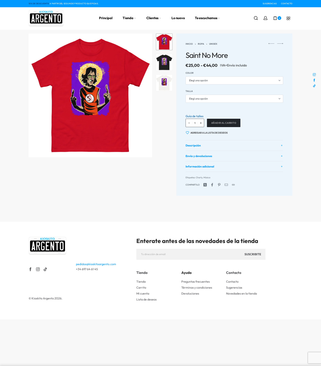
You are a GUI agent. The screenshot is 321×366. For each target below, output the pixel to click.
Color (190, 72)
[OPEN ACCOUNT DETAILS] (265, 18)
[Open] (288, 18)
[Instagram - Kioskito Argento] (38, 269)
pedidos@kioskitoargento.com (96, 264)
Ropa (201, 43)
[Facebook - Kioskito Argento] (30, 269)
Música (206, 177)
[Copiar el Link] (233, 184)
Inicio (189, 43)
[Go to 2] (164, 62)
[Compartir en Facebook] (212, 184)
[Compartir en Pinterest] (219, 184)
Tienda (141, 272)
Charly (199, 177)
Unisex (213, 43)
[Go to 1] (164, 41)
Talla (189, 91)
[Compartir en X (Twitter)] (205, 184)
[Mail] (226, 184)
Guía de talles (194, 116)
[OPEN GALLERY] (90, 95)
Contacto (233, 272)
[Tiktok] (45, 269)
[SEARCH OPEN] (256, 18)
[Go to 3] (164, 82)
